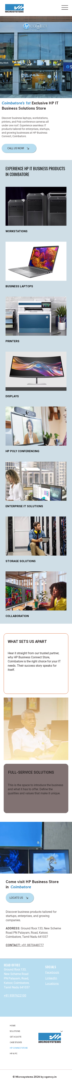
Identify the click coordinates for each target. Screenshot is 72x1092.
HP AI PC (13, 1054)
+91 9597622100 (15, 995)
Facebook (52, 972)
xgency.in (50, 1076)
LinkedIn (51, 978)
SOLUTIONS (15, 1031)
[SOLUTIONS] (61, 1031)
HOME (13, 1026)
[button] (65, 869)
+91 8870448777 (25, 945)
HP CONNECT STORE (19, 1048)
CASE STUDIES (16, 1042)
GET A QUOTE (15, 1037)
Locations (52, 983)
